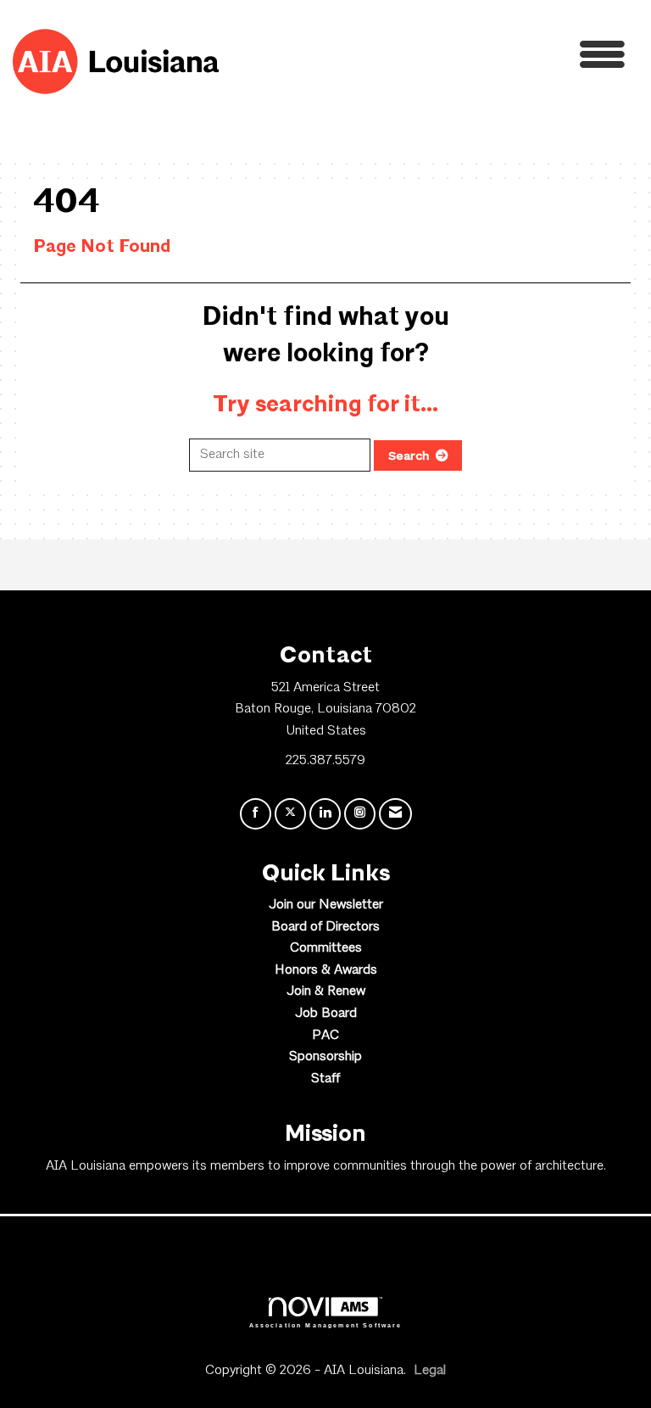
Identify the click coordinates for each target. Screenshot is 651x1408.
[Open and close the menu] (426, 58)
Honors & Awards (326, 970)
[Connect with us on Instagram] (360, 814)
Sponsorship (325, 1057)
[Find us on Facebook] (255, 814)
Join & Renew (326, 991)
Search (409, 455)
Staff (325, 1079)
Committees (326, 948)
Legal (430, 1370)
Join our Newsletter (326, 905)
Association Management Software (326, 1324)
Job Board (326, 1013)
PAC (325, 1035)
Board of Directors (325, 927)
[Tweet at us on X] (290, 814)
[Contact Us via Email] (395, 814)
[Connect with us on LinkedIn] (325, 814)
